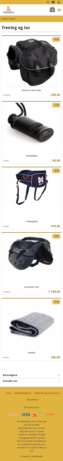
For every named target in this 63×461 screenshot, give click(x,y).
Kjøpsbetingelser (23, 392)
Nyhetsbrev (33, 399)
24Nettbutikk (37, 456)
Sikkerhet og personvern (47, 392)
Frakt (8, 392)
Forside (5, 18)
